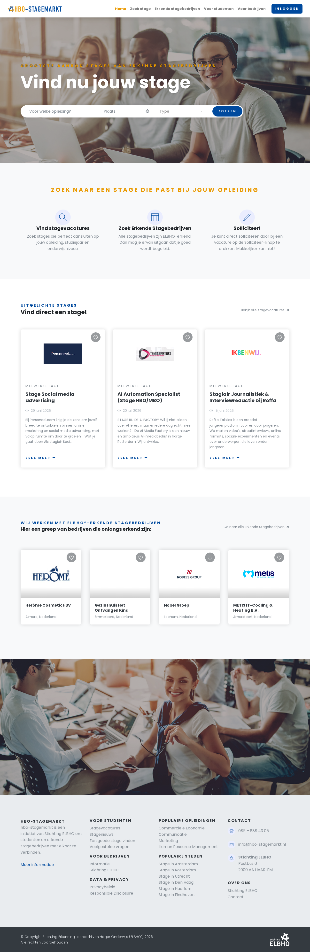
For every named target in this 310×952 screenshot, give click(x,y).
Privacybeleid (102, 887)
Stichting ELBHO (104, 870)
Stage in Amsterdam (178, 864)
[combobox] (181, 111)
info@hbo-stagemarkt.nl (262, 844)
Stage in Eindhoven (176, 894)
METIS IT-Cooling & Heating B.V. (252, 607)
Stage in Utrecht (174, 876)
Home (120, 8)
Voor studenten (219, 8)
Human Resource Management (188, 847)
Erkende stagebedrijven (177, 8)
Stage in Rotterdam (177, 870)
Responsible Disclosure (111, 893)
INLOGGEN (287, 9)
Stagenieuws (102, 834)
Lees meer (38, 458)
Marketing (168, 840)
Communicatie (173, 834)
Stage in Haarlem (175, 888)
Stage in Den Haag (176, 882)
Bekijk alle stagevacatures (263, 310)
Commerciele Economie (182, 828)
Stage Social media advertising (49, 397)
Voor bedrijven (252, 8)
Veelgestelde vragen (109, 847)
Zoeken (227, 111)
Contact (236, 897)
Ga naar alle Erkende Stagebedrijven (254, 526)
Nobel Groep (176, 605)
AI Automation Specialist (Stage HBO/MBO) (148, 397)
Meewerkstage (42, 385)
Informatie (100, 864)
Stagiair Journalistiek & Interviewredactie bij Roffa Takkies (242, 400)
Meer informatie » (37, 864)
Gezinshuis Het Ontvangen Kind (112, 607)
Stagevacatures (105, 828)
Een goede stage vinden (112, 840)
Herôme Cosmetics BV (48, 605)
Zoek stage (140, 8)
